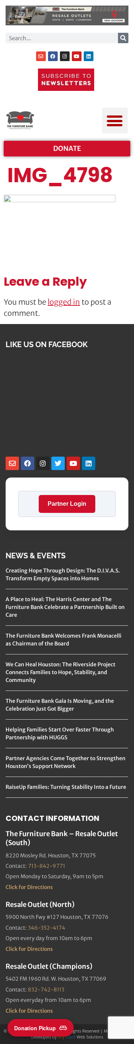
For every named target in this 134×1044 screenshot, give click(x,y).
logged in (64, 302)
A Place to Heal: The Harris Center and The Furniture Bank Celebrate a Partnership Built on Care (65, 607)
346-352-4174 (46, 927)
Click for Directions (29, 887)
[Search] (123, 38)
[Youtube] (77, 56)
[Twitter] (58, 463)
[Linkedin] (88, 56)
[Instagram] (65, 56)
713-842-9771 (46, 866)
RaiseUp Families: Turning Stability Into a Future (66, 787)
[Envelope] (41, 56)
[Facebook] (53, 56)
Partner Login (67, 504)
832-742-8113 (46, 989)
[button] (115, 120)
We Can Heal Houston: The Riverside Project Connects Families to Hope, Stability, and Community (60, 672)
